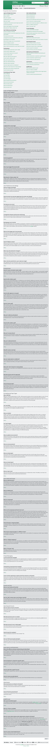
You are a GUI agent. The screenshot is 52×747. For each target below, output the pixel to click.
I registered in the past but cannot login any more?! (13, 22)
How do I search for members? (32, 48)
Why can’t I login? (7, 21)
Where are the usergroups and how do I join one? (35, 19)
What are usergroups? (30, 17)
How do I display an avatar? (9, 42)
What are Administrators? (31, 14)
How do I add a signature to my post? (11, 53)
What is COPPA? (7, 16)
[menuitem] (16, 6)
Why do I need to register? (9, 14)
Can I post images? (7, 78)
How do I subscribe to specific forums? (33, 57)
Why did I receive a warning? (9, 63)
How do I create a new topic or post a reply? (12, 49)
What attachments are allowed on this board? (35, 62)
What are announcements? (9, 82)
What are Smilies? (7, 77)
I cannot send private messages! (32, 29)
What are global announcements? (10, 80)
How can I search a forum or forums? (33, 42)
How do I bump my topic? (8, 70)
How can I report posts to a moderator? (11, 65)
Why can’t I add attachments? (9, 61)
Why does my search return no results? (33, 44)
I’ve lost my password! (8, 24)
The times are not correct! (8, 36)
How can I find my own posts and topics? (34, 49)
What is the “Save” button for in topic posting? (12, 66)
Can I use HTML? (7, 75)
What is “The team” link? (31, 26)
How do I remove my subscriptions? (33, 59)
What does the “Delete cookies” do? (10, 28)
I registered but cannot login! (9, 19)
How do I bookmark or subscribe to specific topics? (36, 56)
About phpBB (38, 703)
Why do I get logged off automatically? (11, 26)
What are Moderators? (30, 16)
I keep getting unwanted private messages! (34, 31)
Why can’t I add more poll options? (10, 56)
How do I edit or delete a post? (9, 51)
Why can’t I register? (7, 17)
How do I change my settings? (9, 31)
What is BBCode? (7, 73)
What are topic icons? (8, 87)
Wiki (20, 6)
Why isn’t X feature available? (31, 69)
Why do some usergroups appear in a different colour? (36, 22)
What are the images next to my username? (12, 41)
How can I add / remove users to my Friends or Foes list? (37, 39)
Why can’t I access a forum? (9, 59)
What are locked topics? (8, 85)
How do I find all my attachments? (32, 64)
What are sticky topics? (8, 83)
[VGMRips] (7, 8)
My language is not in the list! (9, 39)
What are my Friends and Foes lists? (33, 37)
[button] (46, 739)
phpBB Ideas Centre (10, 711)
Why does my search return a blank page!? (34, 46)
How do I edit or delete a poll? (9, 58)
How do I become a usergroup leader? (33, 21)
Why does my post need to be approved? (11, 68)
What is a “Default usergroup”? (32, 24)
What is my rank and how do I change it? (11, 44)
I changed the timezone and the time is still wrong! (13, 37)
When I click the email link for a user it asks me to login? (14, 46)
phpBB (31, 226)
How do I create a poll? (8, 54)
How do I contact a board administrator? (34, 74)
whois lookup (42, 719)
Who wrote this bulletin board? (32, 68)
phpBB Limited (35, 702)
